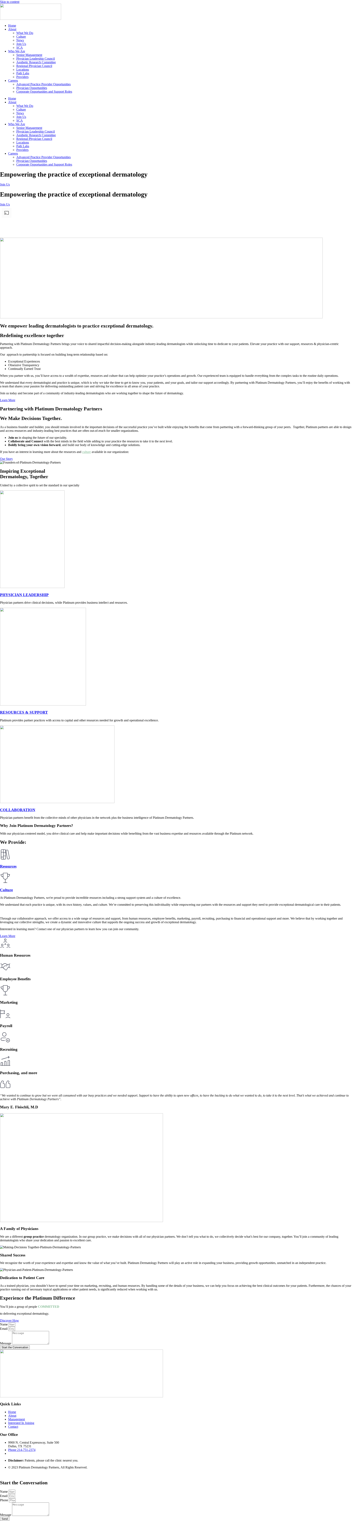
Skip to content (9, 1)
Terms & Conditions (34, 1474)
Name (4, 1324)
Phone (4, 1500)
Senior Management (29, 55)
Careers (13, 80)
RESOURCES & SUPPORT (24, 712)
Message (6, 1343)
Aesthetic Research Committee (36, 62)
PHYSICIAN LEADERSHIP (24, 595)
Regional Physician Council (34, 66)
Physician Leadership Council (35, 58)
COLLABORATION (17, 810)
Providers (22, 77)
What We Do (24, 33)
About (12, 29)
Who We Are (16, 51)
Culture (21, 36)
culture (86, 452)
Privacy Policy (9, 1474)
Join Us (21, 44)
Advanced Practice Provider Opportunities (43, 84)
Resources (8, 866)
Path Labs (22, 73)
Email (4, 1328)
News (20, 40)
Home (12, 25)
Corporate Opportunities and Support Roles (44, 91)
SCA (19, 47)
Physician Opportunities (31, 88)
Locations (22, 69)
